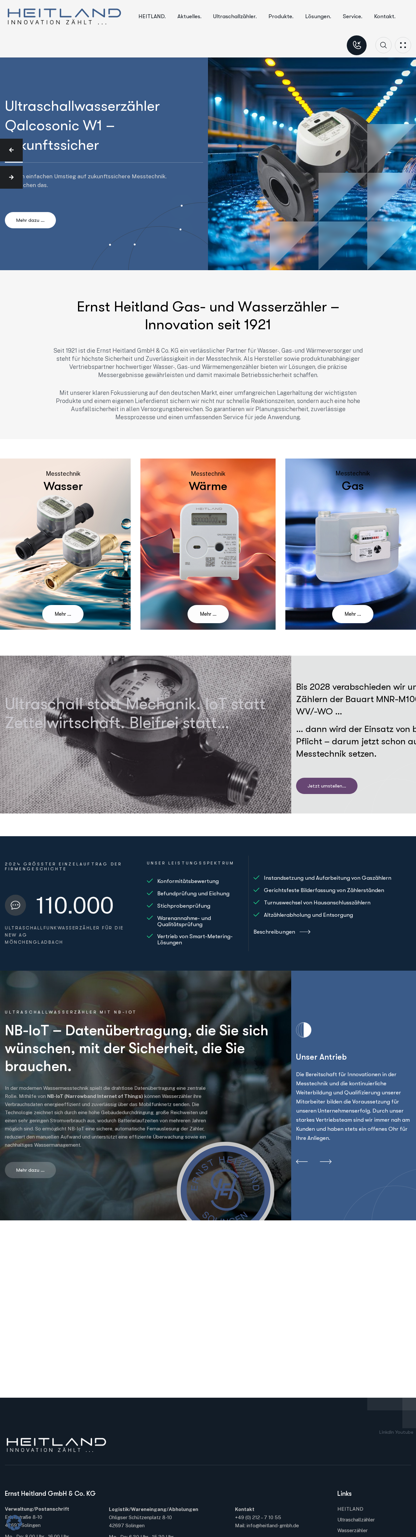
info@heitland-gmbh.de (273, 1525)
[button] (11, 150)
